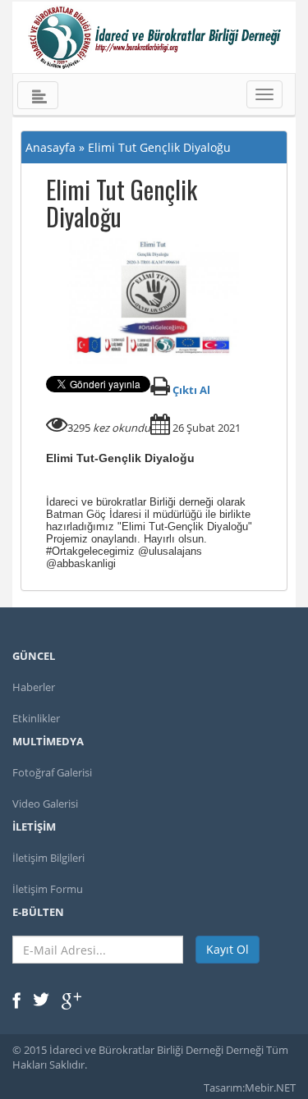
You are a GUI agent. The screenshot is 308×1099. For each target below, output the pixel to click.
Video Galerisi (45, 803)
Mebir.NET (270, 1087)
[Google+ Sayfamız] (71, 999)
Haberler (33, 687)
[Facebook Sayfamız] (16, 999)
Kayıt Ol (227, 949)
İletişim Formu (47, 888)
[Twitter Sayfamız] (41, 998)
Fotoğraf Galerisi (52, 772)
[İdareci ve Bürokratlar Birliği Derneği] (154, 37)
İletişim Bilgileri (48, 857)
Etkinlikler (36, 718)
